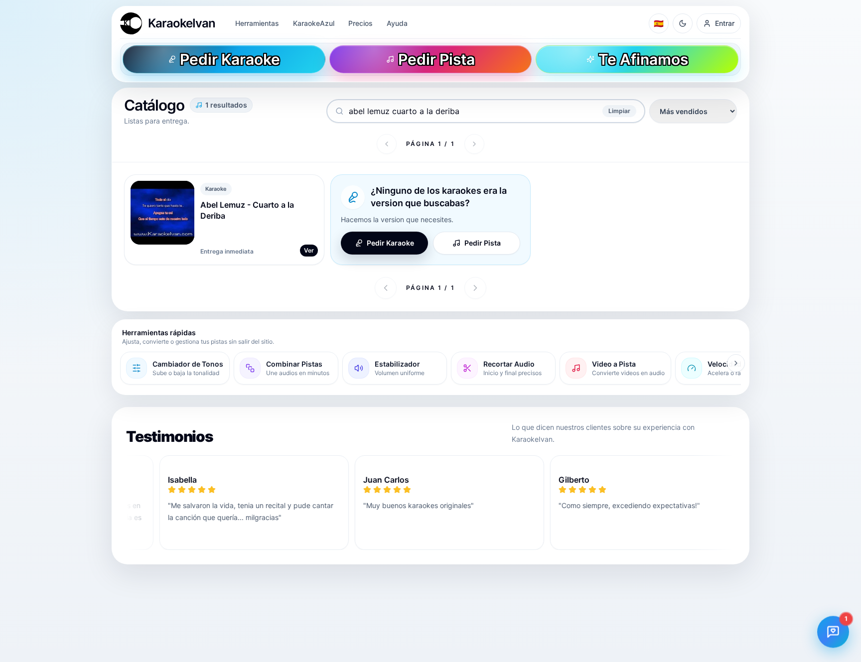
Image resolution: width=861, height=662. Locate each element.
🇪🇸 (659, 23)
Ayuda (397, 23)
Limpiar (619, 111)
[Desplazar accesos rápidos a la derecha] (736, 363)
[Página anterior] (387, 144)
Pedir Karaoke (390, 243)
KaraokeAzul (313, 23)
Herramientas (257, 23)
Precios (360, 23)
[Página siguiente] (474, 144)
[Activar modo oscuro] (683, 23)
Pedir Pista (482, 243)
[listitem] (175, 368)
